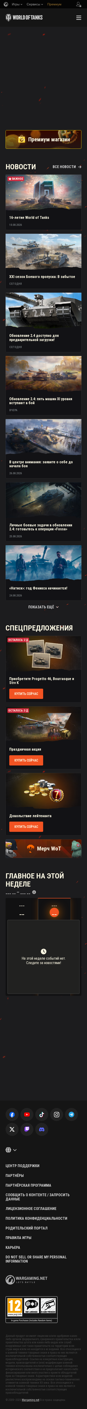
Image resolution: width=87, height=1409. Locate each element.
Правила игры (18, 1238)
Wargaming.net (30, 1400)
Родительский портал (27, 1228)
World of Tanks (24, 18)
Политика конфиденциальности (36, 1218)
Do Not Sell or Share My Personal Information (36, 1259)
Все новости (64, 167)
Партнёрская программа (28, 1185)
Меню (78, 18)
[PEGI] (32, 1309)
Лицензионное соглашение (31, 1209)
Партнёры (15, 1176)
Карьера (13, 1248)
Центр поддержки (22, 1166)
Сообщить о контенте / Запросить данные (38, 1197)
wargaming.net (26, 1280)
